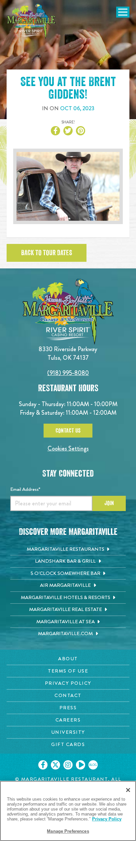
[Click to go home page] (31, 21)
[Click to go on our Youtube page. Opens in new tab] (80, 765)
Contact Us (68, 431)
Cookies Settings (68, 448)
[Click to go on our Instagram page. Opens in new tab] (68, 765)
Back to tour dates (46, 253)
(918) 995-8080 (68, 372)
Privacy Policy (106, 819)
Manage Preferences (68, 831)
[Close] (128, 790)
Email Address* (25, 489)
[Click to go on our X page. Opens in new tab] (55, 765)
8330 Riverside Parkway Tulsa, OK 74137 (68, 353)
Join (109, 503)
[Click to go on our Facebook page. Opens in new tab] (43, 765)
